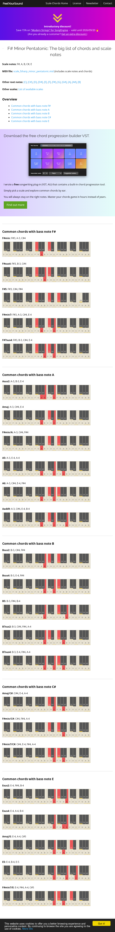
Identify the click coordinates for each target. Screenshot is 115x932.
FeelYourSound (13, 3)
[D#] (40, 82)
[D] (35, 82)
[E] (45, 82)
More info (27, 928)
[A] (69, 82)
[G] (59, 82)
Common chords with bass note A (30, 109)
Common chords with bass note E (30, 121)
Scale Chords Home (57, 3)
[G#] (64, 82)
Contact (107, 3)
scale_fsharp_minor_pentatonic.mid (33, 71)
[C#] (30, 82)
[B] (79, 82)
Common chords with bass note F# (31, 105)
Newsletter (92, 3)
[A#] (74, 82)
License (77, 3)
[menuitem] (12, 3)
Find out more (15, 205)
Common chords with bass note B (30, 113)
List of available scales (30, 89)
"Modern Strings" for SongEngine (49, 30)
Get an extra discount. (73, 34)
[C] (25, 82)
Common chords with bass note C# (31, 117)
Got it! (101, 923)
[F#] (54, 82)
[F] (49, 82)
